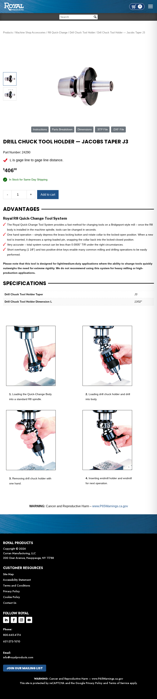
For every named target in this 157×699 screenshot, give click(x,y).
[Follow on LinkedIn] (6, 620)
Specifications (24, 283)
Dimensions (85, 129)
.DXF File (118, 129)
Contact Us (9, 603)
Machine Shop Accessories (30, 32)
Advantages (21, 209)
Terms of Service (119, 683)
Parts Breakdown (62, 129)
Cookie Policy (11, 597)
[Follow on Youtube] (29, 620)
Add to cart (48, 194)
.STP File (102, 129)
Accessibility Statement (17, 580)
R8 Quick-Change (57, 32)
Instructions (40, 129)
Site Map (8, 574)
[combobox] (78, 17)
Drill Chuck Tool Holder (82, 32)
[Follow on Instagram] (21, 620)
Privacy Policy (11, 591)
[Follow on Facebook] (14, 620)
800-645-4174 (12, 635)
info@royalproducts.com (18, 657)
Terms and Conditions (16, 585)
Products (8, 32)
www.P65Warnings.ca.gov (110, 506)
